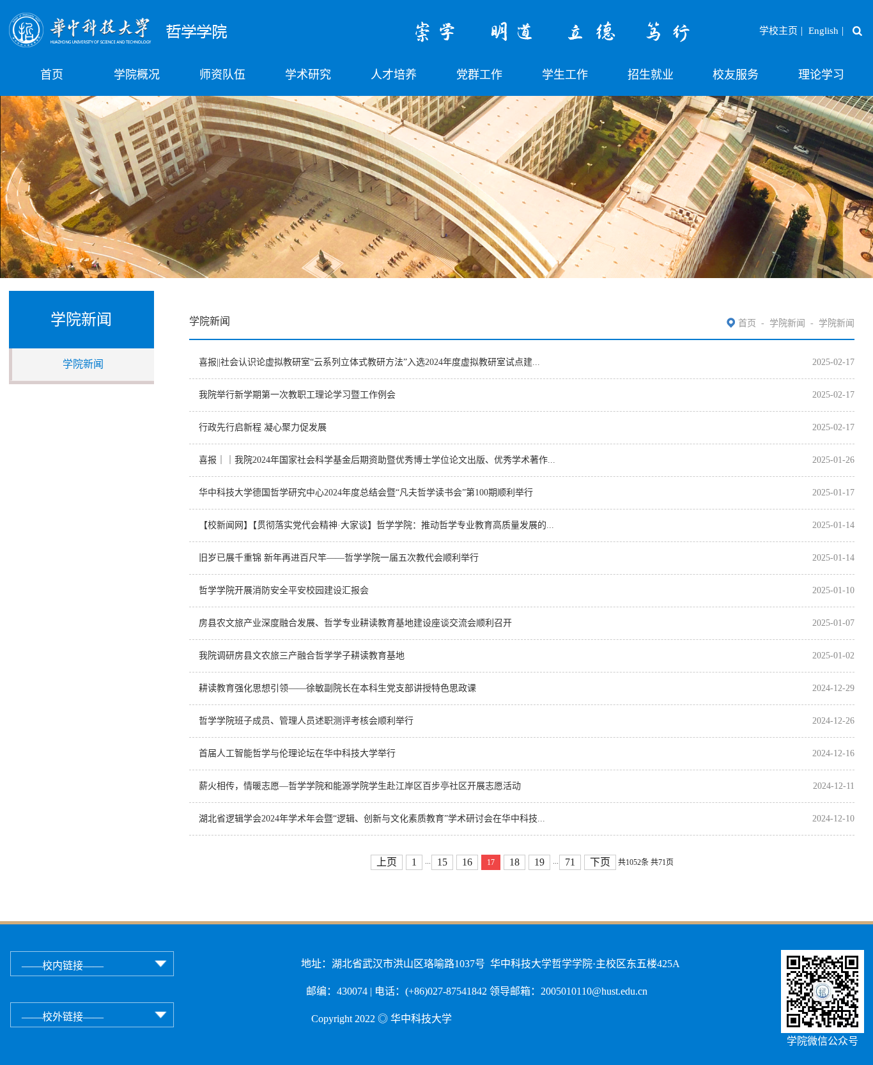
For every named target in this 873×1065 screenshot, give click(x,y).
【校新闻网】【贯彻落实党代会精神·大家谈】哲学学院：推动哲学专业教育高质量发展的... (376, 525)
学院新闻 (83, 364)
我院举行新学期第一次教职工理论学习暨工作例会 (297, 395)
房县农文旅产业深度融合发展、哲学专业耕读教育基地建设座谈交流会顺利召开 (355, 623)
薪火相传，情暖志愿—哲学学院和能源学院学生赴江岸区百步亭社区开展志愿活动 (360, 786)
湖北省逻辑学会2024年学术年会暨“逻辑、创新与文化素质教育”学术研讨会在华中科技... (372, 818)
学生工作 (565, 74)
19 (539, 862)
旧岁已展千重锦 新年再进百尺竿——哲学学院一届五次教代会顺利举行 (339, 558)
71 (570, 862)
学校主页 (778, 31)
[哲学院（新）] (157, 20)
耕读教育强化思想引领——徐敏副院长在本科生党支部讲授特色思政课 (337, 688)
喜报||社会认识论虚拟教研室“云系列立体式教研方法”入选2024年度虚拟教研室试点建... (369, 362)
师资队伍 (222, 74)
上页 (386, 862)
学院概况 (137, 74)
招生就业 (651, 74)
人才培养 (394, 74)
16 (467, 862)
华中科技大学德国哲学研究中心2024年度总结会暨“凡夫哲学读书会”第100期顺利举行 (366, 492)
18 (514, 862)
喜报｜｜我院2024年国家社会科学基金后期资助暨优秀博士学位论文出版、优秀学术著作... (377, 460)
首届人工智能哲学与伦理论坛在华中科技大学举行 (297, 753)
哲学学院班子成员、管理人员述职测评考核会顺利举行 (306, 721)
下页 (600, 862)
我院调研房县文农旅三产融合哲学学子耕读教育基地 (302, 655)
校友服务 (736, 74)
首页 (51, 74)
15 (442, 862)
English (823, 31)
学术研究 (308, 74)
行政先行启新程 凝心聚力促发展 (263, 427)
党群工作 (479, 74)
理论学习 (821, 74)
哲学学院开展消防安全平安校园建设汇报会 (284, 590)
